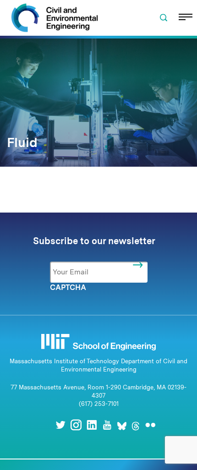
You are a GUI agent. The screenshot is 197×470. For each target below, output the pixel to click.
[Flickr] (150, 425)
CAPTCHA (68, 287)
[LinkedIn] (91, 425)
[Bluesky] (121, 425)
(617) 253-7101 (99, 403)
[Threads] (135, 425)
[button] (163, 18)
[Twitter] (60, 425)
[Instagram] (76, 425)
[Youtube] (107, 425)
